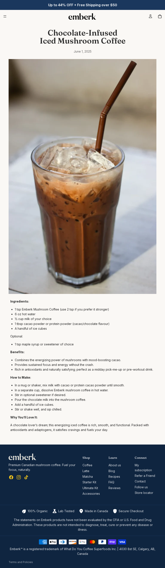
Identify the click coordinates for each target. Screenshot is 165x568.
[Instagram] (18, 477)
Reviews (114, 488)
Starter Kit (89, 482)
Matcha (87, 476)
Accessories (91, 493)
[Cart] (160, 16)
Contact (140, 481)
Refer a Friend (145, 475)
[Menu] (5, 16)
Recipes (114, 476)
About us (114, 465)
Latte (85, 471)
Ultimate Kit (90, 488)
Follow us (141, 487)
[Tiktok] (26, 477)
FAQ (111, 482)
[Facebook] (11, 477)
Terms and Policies (21, 562)
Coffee (87, 465)
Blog (111, 471)
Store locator (144, 493)
